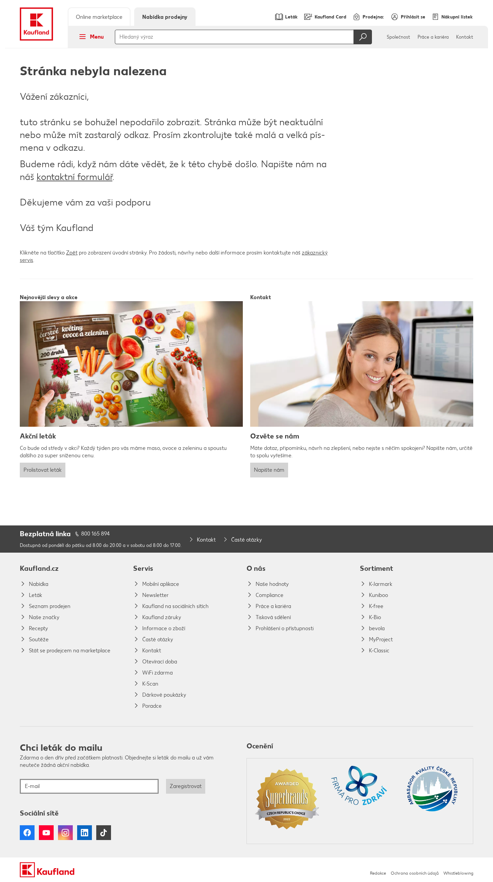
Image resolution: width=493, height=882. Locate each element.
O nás (256, 568)
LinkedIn (84, 832)
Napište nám (269, 470)
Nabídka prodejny (164, 17)
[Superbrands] (287, 801)
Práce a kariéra (433, 37)
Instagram (65, 832)
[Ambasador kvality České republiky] (432, 801)
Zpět (71, 252)
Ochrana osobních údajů (415, 873)
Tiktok (103, 832)
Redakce (378, 873)
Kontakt (464, 37)
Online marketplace (99, 17)
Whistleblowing (458, 873)
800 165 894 (95, 533)
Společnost (398, 37)
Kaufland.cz (39, 568)
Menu (97, 37)
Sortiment (376, 568)
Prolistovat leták (42, 470)
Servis (143, 568)
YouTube (46, 832)
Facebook (27, 832)
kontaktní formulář (74, 176)
